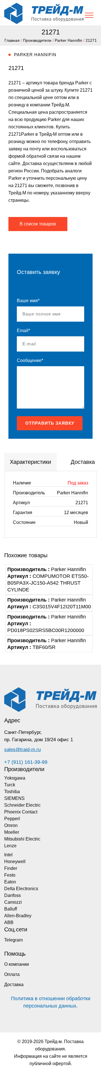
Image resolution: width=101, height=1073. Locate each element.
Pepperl (12, 818)
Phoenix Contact (20, 811)
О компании (16, 964)
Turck (9, 784)
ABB (8, 922)
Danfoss (12, 895)
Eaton (10, 881)
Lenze (10, 845)
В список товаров (38, 223)
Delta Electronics (21, 888)
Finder (10, 868)
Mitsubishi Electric (22, 839)
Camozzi (13, 902)
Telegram (13, 940)
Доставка (14, 984)
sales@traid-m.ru (22, 749)
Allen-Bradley (17, 915)
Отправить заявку (49, 423)
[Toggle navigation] (89, 15)
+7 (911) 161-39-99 (25, 762)
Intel (8, 854)
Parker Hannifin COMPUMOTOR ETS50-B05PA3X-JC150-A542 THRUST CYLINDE (48, 580)
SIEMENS (14, 798)
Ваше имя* (28, 300)
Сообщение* (30, 360)
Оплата (12, 974)
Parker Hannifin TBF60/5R (46, 644)
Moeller (11, 832)
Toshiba (12, 791)
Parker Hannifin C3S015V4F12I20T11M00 (49, 603)
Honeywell (15, 861)
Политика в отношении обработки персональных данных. (50, 1002)
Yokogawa (14, 778)
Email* (23, 330)
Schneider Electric (22, 805)
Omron (11, 825)
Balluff (10, 909)
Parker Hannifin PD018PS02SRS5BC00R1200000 (46, 623)
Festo (9, 875)
